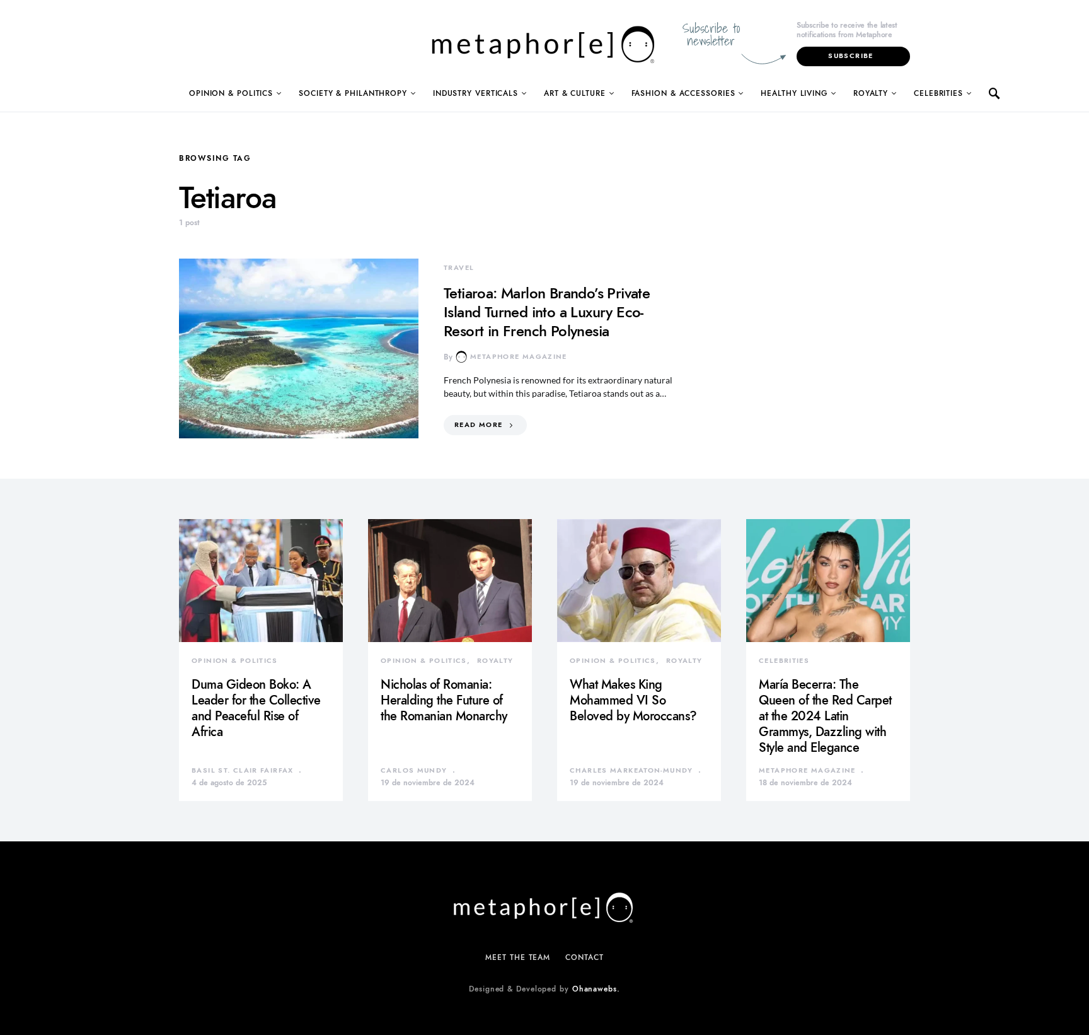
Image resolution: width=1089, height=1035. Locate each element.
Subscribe (850, 56)
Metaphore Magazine (518, 356)
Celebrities (938, 93)
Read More (478, 425)
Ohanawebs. (596, 989)
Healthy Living (794, 93)
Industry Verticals (475, 93)
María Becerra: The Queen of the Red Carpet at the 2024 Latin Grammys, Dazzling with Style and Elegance (825, 715)
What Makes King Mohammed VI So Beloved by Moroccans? (633, 700)
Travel (459, 267)
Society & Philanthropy (353, 93)
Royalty (870, 93)
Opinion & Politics (231, 93)
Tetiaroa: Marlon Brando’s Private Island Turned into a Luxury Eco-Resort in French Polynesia (547, 312)
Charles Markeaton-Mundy (631, 770)
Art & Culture (575, 93)
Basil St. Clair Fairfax (243, 770)
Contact (584, 957)
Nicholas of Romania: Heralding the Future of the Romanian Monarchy (444, 700)
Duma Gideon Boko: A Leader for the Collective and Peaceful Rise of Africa (256, 707)
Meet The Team (517, 957)
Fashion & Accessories (683, 93)
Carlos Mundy (414, 770)
